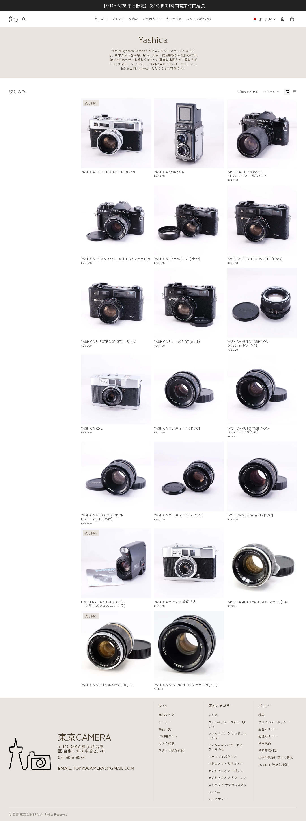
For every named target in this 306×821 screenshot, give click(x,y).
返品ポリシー (267, 729)
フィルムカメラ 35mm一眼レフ (226, 724)
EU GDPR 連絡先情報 (273, 764)
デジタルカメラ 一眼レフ (226, 770)
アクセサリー (217, 799)
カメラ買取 (166, 743)
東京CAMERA (29, 814)
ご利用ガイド (168, 736)
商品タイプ (166, 715)
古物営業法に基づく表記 (275, 757)
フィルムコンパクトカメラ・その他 (225, 747)
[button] (271, 92)
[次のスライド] (144, 133)
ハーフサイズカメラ (222, 756)
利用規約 (264, 743)
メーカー (165, 722)
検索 (261, 715)
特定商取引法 (267, 750)
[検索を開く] (24, 19)
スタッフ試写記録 (171, 750)
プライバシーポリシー (274, 722)
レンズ (213, 715)
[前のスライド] (88, 133)
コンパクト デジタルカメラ (227, 784)
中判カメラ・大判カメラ (225, 763)
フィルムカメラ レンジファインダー (227, 735)
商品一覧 (165, 729)
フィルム (214, 792)
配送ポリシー (267, 736)
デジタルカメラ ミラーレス (227, 777)
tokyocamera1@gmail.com (103, 768)
